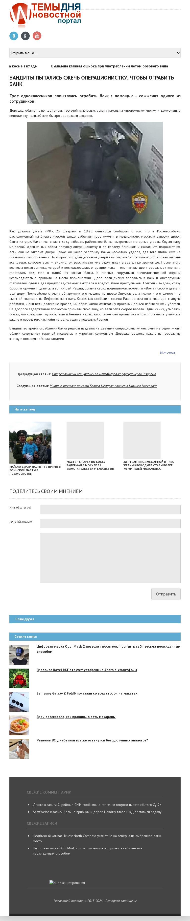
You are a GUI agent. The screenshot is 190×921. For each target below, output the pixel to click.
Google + (25, 36)
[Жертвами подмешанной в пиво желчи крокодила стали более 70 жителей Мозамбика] (142, 457)
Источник (167, 352)
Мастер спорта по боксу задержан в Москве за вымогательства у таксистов (90, 465)
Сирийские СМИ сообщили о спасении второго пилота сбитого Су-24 (110, 804)
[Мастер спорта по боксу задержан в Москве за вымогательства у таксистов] (85, 457)
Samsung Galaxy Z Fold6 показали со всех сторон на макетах (87, 693)
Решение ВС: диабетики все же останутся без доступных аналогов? (92, 740)
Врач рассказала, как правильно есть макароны (76, 717)
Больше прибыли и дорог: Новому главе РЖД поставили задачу (113, 812)
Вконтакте (14, 36)
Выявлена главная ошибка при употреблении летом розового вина (101, 66)
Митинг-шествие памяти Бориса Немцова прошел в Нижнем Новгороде (103, 386)
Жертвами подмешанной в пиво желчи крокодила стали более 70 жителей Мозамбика (148, 465)
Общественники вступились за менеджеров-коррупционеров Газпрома (104, 374)
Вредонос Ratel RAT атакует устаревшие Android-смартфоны (87, 670)
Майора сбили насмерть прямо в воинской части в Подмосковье (35, 470)
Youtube (37, 36)
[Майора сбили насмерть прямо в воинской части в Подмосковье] (30, 462)
